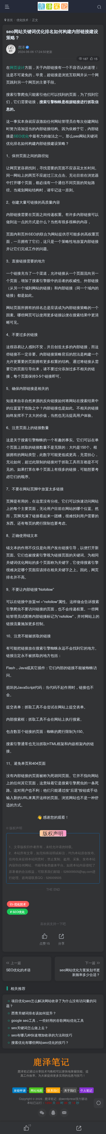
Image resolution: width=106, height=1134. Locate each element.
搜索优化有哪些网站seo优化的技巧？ (40, 1042)
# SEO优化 (17, 912)
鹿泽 (21, 47)
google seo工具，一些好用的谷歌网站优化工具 (47, 1020)
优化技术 (22, 20)
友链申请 (20, 1090)
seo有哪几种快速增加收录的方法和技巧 (41, 1035)
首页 (9, 20)
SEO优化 (21, 135)
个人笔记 (86, 1090)
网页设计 (17, 67)
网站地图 (36, 1090)
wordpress (68, 1099)
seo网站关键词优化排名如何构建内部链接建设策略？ (52, 34)
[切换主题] (99, 1103)
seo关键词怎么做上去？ (29, 1027)
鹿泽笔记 (50, 1099)
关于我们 (70, 1090)
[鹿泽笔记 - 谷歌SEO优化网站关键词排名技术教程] (53, 1061)
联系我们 (53, 1090)
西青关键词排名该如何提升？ (33, 1013)
